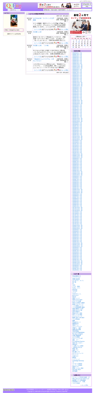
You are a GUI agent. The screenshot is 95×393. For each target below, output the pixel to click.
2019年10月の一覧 (77, 175)
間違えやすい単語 (77, 313)
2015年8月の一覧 (77, 249)
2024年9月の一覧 (77, 87)
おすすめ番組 (76, 337)
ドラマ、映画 (76, 286)
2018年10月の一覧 (77, 192)
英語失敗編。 (76, 331)
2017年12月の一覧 (77, 207)
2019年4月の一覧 (77, 184)
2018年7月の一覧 (77, 197)
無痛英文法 (75, 323)
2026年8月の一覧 (77, 53)
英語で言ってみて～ (77, 343)
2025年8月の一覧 (77, 71)
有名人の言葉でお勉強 (78, 302)
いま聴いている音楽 (77, 346)
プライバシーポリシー (41, 389)
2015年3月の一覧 (77, 256)
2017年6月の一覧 (77, 216)
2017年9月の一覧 (77, 212)
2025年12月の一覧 (77, 65)
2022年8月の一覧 (77, 124)
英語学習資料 (61, 9)
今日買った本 (37, 32)
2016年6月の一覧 (77, 234)
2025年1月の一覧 (77, 81)
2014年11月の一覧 (77, 262)
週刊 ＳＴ (75, 340)
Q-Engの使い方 (87, 4)
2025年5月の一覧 (77, 75)
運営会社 (54, 389)
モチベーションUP (77, 338)
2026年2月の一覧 (77, 62)
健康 (73, 320)
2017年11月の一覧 (77, 209)
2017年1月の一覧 (77, 224)
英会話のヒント (76, 322)
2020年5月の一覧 (77, 164)
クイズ (74, 292)
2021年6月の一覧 (77, 145)
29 (73, 47)
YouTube (74, 291)
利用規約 (31, 389)
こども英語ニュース (77, 305)
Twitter (59, 389)
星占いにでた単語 (77, 314)
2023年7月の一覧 (77, 108)
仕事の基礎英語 (76, 335)
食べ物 (74, 282)
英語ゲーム (75, 325)
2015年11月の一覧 (77, 244)
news (73, 285)
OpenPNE (64, 391)
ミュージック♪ (76, 277)
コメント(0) (37, 29)
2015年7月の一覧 (77, 250)
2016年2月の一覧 (77, 240)
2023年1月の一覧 (77, 117)
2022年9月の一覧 (77, 123)
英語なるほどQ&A (77, 299)
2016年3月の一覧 (77, 238)
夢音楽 (74, 357)
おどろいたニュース (77, 353)
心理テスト (75, 356)
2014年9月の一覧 (77, 265)
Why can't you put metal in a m (80, 378)
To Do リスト (76, 288)
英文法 (74, 296)
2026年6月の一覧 (77, 56)
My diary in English (77, 334)
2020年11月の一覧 (77, 155)
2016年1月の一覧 (77, 241)
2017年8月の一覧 (77, 213)
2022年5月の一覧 (77, 129)
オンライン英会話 (77, 365)
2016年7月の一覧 (77, 232)
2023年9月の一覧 (77, 105)
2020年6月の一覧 (77, 163)
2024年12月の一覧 (77, 83)
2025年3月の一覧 (77, 78)
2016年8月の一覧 (77, 231)
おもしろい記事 (76, 301)
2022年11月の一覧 (77, 120)
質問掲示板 (46, 9)
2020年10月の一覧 (77, 157)
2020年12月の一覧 (77, 154)
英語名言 (74, 344)
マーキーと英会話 (77, 363)
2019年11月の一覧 (77, 173)
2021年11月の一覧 (77, 137)
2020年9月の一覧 (77, 158)
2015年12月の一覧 (77, 243)
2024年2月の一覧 (77, 97)
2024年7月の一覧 (77, 90)
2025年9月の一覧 (77, 69)
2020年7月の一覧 (77, 161)
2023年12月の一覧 (77, 100)
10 (78, 42)
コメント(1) (37, 56)
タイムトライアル (77, 326)
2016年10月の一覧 (77, 228)
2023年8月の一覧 (77, 106)
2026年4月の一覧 (77, 59)
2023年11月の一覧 (77, 102)
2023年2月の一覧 (77, 115)
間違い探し (75, 349)
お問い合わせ (64, 389)
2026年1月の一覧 (77, 63)
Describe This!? (76, 369)
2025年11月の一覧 (77, 66)
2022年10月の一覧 (77, 121)
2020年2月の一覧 (77, 169)
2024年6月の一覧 (77, 91)
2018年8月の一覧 (77, 195)
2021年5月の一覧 (77, 146)
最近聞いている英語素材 (79, 380)
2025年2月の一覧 (77, 80)
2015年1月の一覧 (77, 259)
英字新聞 (74, 371)
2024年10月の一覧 (77, 85)
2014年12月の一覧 (77, 261)
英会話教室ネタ (76, 276)
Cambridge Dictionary (78, 360)
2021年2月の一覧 (77, 151)
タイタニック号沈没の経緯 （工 (81, 377)
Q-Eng (14, 6)
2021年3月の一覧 (77, 149)
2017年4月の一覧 (77, 219)
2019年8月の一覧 (77, 178)
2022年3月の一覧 (77, 131)
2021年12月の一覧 (77, 136)
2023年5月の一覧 (77, 111)
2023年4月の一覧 (77, 112)
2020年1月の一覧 (77, 170)
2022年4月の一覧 (77, 130)
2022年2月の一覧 (77, 133)
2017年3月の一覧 (77, 221)
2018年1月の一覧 (77, 206)
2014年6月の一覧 (77, 270)
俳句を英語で (76, 311)
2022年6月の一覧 (77, 127)
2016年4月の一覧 (77, 237)
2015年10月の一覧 (77, 246)
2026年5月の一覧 (77, 57)
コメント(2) (37, 43)
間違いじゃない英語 (77, 368)
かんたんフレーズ (77, 316)
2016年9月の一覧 (77, 230)
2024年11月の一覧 (77, 84)
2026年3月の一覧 (77, 60)
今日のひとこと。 (77, 294)
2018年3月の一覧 (77, 203)
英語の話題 (54, 9)
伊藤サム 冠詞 (76, 328)
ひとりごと (75, 354)
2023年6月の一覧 (77, 109)
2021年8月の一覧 (77, 142)
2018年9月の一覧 (77, 194)
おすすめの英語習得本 (78, 332)
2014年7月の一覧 (77, 268)
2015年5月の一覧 (77, 253)
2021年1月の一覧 (77, 152)
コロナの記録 (76, 383)
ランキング (69, 9)
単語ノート (75, 350)
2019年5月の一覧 (77, 182)
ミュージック (76, 359)
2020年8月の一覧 (77, 160)
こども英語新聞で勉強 (78, 307)
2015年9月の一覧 (77, 247)
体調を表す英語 (76, 329)
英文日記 (74, 289)
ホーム (14, 10)
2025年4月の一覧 (77, 77)
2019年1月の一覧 (77, 188)
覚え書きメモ (76, 351)
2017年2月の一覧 (77, 222)
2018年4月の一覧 (77, 201)
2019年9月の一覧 (77, 176)
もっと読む (65, 29)
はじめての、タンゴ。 (78, 280)
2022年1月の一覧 (77, 134)
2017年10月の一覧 (77, 210)
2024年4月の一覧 (77, 94)
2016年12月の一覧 (77, 225)
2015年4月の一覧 (77, 255)
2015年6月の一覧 (77, 252)
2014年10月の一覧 (77, 264)
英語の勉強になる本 (77, 308)
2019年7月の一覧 (77, 179)
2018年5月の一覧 (77, 200)
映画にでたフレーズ (77, 304)
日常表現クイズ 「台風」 (79, 381)
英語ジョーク (76, 298)
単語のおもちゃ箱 (77, 310)
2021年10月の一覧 (77, 139)
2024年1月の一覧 (77, 99)
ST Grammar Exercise (78, 341)
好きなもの (75, 295)
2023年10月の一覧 (77, 103)
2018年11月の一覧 (77, 191)
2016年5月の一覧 (77, 235)
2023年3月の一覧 (77, 114)
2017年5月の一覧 (77, 218)
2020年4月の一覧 (77, 166)
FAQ (87, 6)
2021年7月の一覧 (77, 143)
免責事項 (49, 389)
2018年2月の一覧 (77, 204)
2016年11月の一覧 (77, 227)
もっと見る (85, 385)
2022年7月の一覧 (77, 126)
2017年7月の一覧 (77, 215)
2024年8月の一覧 (77, 88)
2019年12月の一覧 (77, 172)
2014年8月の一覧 (77, 267)
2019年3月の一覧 (77, 185)
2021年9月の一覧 (77, 140)
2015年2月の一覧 (77, 258)
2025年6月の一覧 (77, 74)
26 (84, 45)
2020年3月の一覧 (77, 167)
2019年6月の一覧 (77, 181)
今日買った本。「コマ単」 (41, 45)
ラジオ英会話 (76, 319)
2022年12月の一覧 (77, 118)
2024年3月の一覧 (77, 96)
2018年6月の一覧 (77, 198)
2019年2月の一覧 (77, 186)
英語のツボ (75, 366)
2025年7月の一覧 (77, 72)
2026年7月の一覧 (77, 54)
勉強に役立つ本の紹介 (78, 317)
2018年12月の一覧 (77, 189)
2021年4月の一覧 (77, 148)
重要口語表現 (76, 279)
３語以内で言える (77, 347)
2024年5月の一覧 (77, 93)
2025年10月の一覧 (77, 68)
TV (73, 362)
